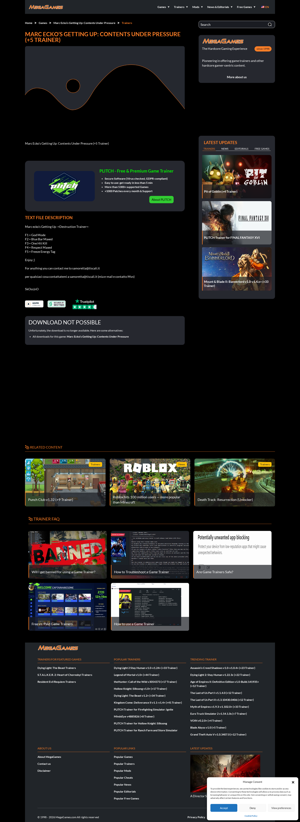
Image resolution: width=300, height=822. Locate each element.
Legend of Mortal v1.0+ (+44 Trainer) (136, 674)
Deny (253, 808)
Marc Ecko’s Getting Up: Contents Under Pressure (84, 22)
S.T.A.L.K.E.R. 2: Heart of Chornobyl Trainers (65, 674)
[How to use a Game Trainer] (150, 606)
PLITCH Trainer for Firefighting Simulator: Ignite (143, 709)
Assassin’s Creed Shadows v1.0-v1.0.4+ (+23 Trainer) (222, 667)
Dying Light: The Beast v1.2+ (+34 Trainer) (139, 695)
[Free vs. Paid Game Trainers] (67, 606)
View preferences (281, 808)
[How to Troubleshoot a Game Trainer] (150, 554)
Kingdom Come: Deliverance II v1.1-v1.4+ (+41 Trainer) (148, 702)
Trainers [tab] (209, 148)
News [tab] (224, 148)
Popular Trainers (124, 763)
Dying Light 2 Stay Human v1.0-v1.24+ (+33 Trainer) (145, 667)
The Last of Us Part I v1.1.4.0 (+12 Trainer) (216, 692)
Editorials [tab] (241, 148)
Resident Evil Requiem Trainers (57, 681)
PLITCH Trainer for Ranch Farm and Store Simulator (146, 730)
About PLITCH (161, 199)
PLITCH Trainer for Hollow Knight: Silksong (140, 723)
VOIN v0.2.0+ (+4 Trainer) (206, 720)
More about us (237, 77)
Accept (224, 808)
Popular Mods (122, 770)
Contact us (44, 763)
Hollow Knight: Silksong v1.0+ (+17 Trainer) (140, 688)
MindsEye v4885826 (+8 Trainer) (134, 716)
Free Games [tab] (262, 148)
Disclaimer (44, 770)
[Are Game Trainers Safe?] (232, 554)
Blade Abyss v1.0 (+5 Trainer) (208, 727)
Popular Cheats (123, 777)
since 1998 (263, 48)
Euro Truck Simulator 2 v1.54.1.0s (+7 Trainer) (218, 713)
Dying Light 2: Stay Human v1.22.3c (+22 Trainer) (220, 674)
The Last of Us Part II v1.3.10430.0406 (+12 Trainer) (222, 699)
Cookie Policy (251, 816)
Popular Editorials (125, 791)
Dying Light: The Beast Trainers (57, 667)
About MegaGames (49, 756)
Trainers (127, 22)
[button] (293, 782)
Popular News (122, 784)
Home (28, 22)
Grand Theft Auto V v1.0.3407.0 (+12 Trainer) (218, 734)
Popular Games (123, 756)
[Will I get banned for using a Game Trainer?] (67, 554)
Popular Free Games (126, 798)
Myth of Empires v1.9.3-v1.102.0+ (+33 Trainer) (219, 706)
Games (43, 22)
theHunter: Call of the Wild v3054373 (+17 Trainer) (145, 681)
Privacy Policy (196, 817)
